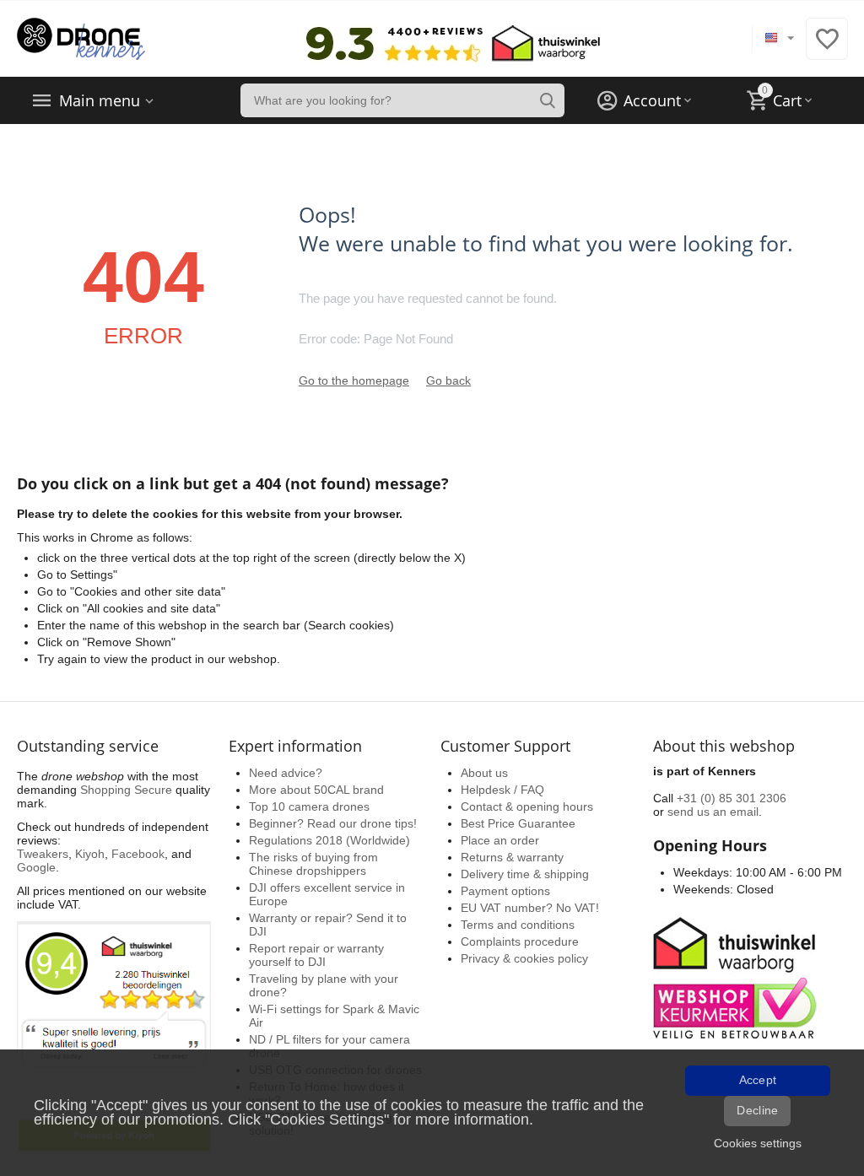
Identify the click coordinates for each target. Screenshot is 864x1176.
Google (36, 867)
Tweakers (42, 853)
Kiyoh (90, 853)
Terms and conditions (518, 924)
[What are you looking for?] (547, 100)
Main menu (99, 100)
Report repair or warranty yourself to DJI (316, 954)
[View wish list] (826, 48)
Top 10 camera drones (309, 806)
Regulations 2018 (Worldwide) (329, 840)
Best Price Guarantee (518, 823)
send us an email (713, 811)
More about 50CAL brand (316, 789)
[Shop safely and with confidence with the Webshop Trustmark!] (737, 976)
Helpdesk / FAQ (502, 789)
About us (484, 773)
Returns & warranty (512, 857)
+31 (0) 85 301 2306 (731, 798)
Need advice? (285, 773)
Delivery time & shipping (525, 874)
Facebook (138, 853)
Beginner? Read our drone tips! (333, 823)
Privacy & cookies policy (524, 958)
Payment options (505, 891)
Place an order (500, 840)
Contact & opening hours (527, 806)
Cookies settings (758, 1143)
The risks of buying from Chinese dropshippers (313, 863)
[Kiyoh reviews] (114, 1037)
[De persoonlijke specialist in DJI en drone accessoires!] (81, 38)
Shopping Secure (126, 789)
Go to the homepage (354, 380)
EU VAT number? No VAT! (530, 907)
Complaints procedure (520, 941)
